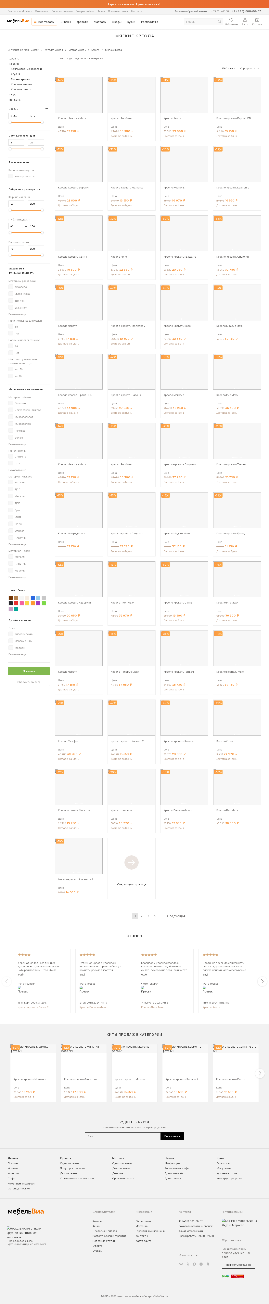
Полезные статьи (118, 11)
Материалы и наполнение (25, 389)
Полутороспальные (72, 1168)
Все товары (46, 22)
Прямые (13, 1163)
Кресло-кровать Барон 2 (33, 1007)
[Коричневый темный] (10, 598)
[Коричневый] (16, 598)
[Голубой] (38, 598)
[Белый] (21, 598)
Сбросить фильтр (29, 682)
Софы (11, 1178)
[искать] (219, 21)
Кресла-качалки (21, 84)
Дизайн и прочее (19, 620)
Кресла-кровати (21, 89)
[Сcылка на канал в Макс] (194, 1264)
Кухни (131, 22)
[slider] (10, 122)
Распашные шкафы (177, 1168)
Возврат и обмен (85, 11)
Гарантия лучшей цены (150, 1231)
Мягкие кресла (20, 79)
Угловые (13, 1168)
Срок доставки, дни (21, 135)
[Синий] (33, 598)
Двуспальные (68, 1173)
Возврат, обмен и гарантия (109, 1236)
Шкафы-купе (172, 1163)
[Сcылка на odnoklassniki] (188, 1264)
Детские (117, 1173)
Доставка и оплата (62, 11)
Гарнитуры (223, 1163)
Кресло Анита (211, 1007)
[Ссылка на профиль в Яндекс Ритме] (208, 1264)
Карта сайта (143, 1241)
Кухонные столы (227, 1173)
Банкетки (15, 99)
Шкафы (117, 22)
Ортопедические (19, 1188)
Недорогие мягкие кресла (88, 58)
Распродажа (149, 22)
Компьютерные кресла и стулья (26, 71)
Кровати (82, 22)
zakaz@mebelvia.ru (191, 1231)
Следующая (176, 916)
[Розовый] (21, 603)
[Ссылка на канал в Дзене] (201, 1264)
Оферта (97, 1246)
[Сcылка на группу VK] (181, 1264)
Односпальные (69, 1163)
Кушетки (13, 1173)
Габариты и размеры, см (24, 189)
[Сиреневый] (10, 609)
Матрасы (100, 22)
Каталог (98, 1221)
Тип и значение (18, 162)
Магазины (142, 1226)
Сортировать (247, 68)
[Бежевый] (27, 598)
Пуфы (12, 94)
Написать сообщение (238, 1264)
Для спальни (173, 1178)
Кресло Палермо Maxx (94, 1007)
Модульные (224, 1168)
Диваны (65, 22)
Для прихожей (174, 1173)
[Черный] (10, 603)
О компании (41, 11)
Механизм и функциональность (21, 271)
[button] (77, 111)
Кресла (14, 63)
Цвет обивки (16, 590)
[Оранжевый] (33, 603)
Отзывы (97, 1250)
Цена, (14, 109)
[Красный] (16, 603)
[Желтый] (27, 603)
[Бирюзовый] (16, 609)
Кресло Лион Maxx (153, 1007)
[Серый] (44, 598)
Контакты (136, 11)
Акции (101, 11)
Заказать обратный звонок (190, 11)
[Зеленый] (44, 603)
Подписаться (172, 1136)
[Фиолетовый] (38, 603)
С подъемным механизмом (77, 1178)
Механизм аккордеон (21, 1183)
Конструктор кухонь (229, 1178)
